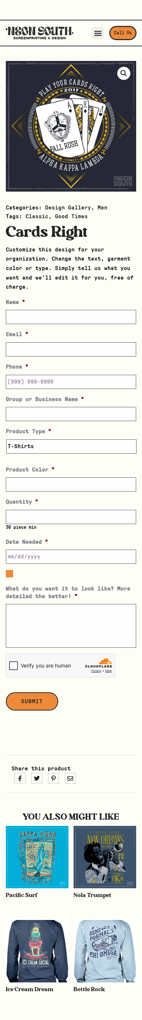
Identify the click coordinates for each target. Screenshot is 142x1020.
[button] (98, 33)
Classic (36, 216)
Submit (32, 701)
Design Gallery (68, 208)
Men (102, 208)
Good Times (71, 216)
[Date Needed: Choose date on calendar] (9, 573)
